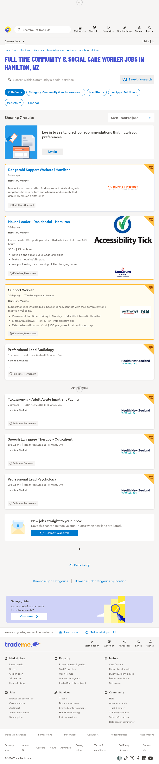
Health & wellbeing (69, 712)
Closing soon (16, 673)
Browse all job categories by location (100, 581)
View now (27, 616)
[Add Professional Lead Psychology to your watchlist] (148, 479)
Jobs (12, 692)
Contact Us (147, 748)
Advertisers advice (19, 712)
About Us (25, 748)
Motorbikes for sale (119, 669)
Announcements (118, 703)
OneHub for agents (69, 678)
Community (116, 692)
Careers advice (17, 703)
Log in (149, 31)
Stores (12, 669)
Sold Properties (67, 669)
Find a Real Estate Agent (72, 683)
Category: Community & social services (54, 92)
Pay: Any (13, 102)
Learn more (71, 632)
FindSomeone (146, 735)
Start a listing (92, 645)
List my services (68, 717)
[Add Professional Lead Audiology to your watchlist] (148, 349)
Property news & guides (72, 664)
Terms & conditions (99, 748)
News (53, 747)
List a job (148, 41)
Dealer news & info (119, 678)
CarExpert (93, 735)
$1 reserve (15, 678)
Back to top (81, 565)
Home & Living (17, 683)
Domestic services (69, 703)
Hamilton (95, 92)
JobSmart (14, 708)
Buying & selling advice (121, 673)
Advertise (65, 747)
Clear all (34, 103)
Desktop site (9, 748)
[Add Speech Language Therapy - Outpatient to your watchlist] (148, 439)
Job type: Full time (123, 92)
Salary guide (16, 717)
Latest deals (16, 664)
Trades (63, 698)
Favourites (124, 645)
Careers (40, 747)
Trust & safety (117, 708)
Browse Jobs (13, 41)
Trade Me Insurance (15, 735)
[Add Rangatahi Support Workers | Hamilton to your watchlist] (148, 169)
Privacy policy (80, 748)
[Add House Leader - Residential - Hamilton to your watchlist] (148, 221)
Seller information (119, 717)
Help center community (122, 721)
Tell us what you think (103, 632)
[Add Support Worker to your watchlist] (148, 289)
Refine (15, 92)
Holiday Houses (119, 735)
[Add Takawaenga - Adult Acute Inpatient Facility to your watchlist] (148, 399)
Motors (113, 658)
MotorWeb (70, 735)
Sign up (139, 31)
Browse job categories (21, 698)
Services (64, 692)
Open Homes (66, 673)
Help (111, 698)
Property (64, 658)
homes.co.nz (45, 735)
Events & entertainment (72, 708)
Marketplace (17, 658)
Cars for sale (116, 664)
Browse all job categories (50, 581)
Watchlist (109, 645)
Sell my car (115, 683)
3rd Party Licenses (119, 712)
